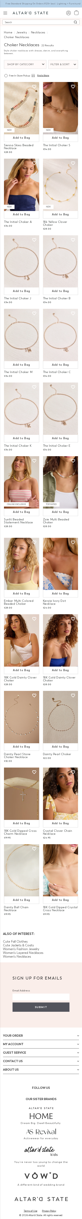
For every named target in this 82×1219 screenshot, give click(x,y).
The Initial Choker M (18, 372)
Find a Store (43, 75)
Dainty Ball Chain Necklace (16, 909)
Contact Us (13, 1061)
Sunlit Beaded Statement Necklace (18, 521)
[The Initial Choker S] (60, 108)
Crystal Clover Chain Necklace (57, 832)
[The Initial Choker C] (60, 335)
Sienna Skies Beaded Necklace (19, 147)
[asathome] (41, 1113)
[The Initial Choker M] (21, 335)
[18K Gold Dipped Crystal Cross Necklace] (60, 870)
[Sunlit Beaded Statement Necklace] (21, 482)
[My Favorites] (34, 86)
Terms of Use (30, 1211)
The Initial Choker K (17, 445)
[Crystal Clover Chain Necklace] (60, 794)
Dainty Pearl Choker (57, 754)
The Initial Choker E (56, 445)
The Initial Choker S (56, 145)
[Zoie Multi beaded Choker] (60, 482)
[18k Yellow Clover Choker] (60, 185)
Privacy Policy (49, 1211)
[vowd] (41, 1176)
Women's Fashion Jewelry (21, 949)
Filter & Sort (60, 64)
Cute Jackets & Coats (18, 945)
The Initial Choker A (18, 222)
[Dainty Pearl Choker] (60, 717)
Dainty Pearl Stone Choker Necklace (17, 756)
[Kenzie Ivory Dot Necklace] (60, 564)
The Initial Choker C (57, 372)
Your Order (13, 1035)
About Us (11, 1069)
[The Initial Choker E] (60, 408)
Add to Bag (21, 137)
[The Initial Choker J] (21, 261)
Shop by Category (20, 64)
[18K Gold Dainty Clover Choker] (21, 640)
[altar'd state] (30, 12)
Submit (41, 1007)
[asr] (41, 1131)
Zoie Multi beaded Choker (56, 521)
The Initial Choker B (57, 298)
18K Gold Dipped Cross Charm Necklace (20, 832)
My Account (13, 1044)
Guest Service (14, 1052)
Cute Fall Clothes (15, 941)
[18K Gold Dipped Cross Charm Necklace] (21, 794)
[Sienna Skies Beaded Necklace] (21, 108)
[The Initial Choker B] (60, 261)
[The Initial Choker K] (21, 408)
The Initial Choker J (17, 298)
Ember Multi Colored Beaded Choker (19, 602)
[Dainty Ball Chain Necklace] (21, 870)
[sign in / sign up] (68, 12)
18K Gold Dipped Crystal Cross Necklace (60, 909)
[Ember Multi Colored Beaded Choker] (21, 564)
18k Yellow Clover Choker (55, 223)
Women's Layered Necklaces (23, 953)
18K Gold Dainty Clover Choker (20, 679)
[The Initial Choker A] (21, 185)
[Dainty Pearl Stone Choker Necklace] (21, 717)
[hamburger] (5, 12)
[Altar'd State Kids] (41, 1150)
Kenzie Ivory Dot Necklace (54, 602)
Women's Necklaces (17, 956)
